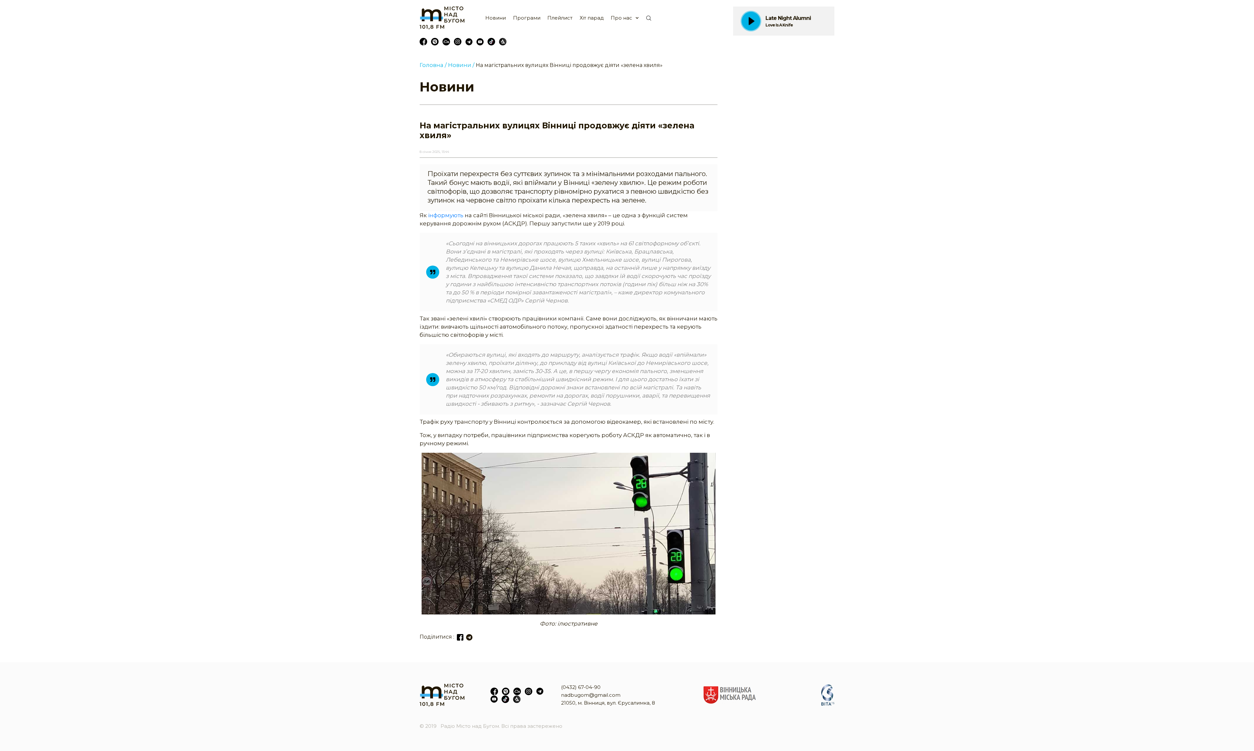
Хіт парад (592, 18)
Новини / (461, 65)
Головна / (433, 65)
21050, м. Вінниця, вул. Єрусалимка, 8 (608, 703)
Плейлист (559, 18)
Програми (526, 18)
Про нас (621, 18)
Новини (495, 18)
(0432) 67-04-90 (581, 687)
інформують (445, 215)
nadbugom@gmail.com (590, 695)
